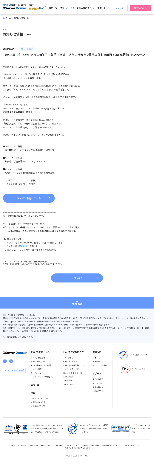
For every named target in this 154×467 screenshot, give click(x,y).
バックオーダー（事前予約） (42, 376)
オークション (36, 373)
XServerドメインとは (39, 398)
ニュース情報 (27, 48)
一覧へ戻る (77, 278)
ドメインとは (68, 357)
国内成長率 (37, 8)
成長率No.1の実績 (38, 402)
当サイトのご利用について (41, 445)
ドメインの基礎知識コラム (73, 365)
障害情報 (96, 361)
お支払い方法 (98, 390)
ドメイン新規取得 (38, 357)
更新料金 (23, 246)
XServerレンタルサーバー (73, 373)
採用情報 (95, 445)
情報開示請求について (133, 445)
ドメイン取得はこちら (29, 198)
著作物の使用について (111, 445)
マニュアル (97, 383)
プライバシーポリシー (17, 445)
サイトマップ (71, 445)
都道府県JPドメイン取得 (41, 365)
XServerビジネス (69, 376)
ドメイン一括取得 (38, 361)
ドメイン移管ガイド (71, 369)
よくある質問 (98, 379)
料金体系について (38, 406)
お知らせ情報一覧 (21, 18)
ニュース (96, 357)
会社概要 (84, 445)
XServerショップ (69, 384)
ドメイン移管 (36, 369)
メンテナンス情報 (100, 365)
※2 (46, 6)
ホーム (8, 18)
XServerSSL (67, 380)
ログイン (120, 7)
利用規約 (59, 445)
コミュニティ (98, 387)
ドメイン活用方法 (70, 361)
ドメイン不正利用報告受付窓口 (77, 448)
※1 (33, 5)
